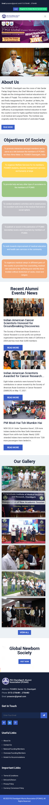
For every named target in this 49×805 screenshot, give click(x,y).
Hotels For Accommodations (14, 757)
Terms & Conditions (11, 776)
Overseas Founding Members (15, 753)
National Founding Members (14, 749)
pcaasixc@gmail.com (11, 3)
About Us (7, 741)
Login (16, 9)
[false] (45, 16)
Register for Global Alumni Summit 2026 (33, 9)
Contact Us (8, 745)
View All (24, 632)
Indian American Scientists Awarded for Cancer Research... (24, 374)
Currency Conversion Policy (14, 788)
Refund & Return (10, 780)
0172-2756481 (14, 693)
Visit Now (24, 662)
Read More (8, 127)
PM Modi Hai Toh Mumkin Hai (23, 423)
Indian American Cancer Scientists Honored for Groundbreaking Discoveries (21, 323)
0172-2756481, (25, 3)
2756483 (34, 3)
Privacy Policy (9, 784)
